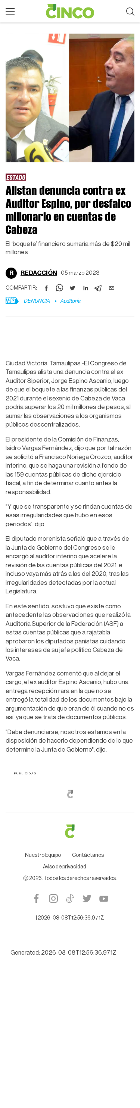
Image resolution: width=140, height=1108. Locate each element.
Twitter (86, 898)
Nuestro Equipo (43, 855)
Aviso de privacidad (64, 867)
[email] (111, 288)
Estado (15, 177)
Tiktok (70, 898)
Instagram (53, 898)
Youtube (103, 898)
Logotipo (70, 11)
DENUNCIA (37, 301)
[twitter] (72, 288)
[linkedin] (85, 288)
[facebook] (46, 288)
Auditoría (70, 301)
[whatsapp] (59, 288)
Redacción (39, 273)
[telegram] (98, 288)
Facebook (36, 898)
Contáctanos (88, 855)
